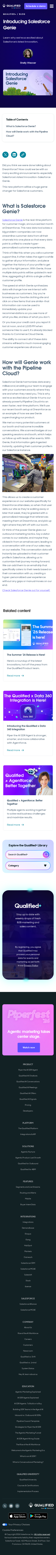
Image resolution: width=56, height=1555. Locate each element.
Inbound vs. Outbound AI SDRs (28, 1415)
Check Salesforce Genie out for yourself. (26, 590)
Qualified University (28, 1479)
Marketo (28, 1251)
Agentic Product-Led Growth (28, 1157)
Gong (28, 1239)
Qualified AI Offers (28, 1093)
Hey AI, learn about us (28, 1374)
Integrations (28, 1222)
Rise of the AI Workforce (28, 1333)
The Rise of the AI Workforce (28, 1444)
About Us (28, 1327)
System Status (28, 1368)
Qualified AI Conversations (28, 1081)
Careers (28, 1339)
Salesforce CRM (28, 1263)
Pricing (28, 1105)
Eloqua (28, 1234)
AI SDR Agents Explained (28, 1397)
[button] (52, 6)
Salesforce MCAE (28, 1269)
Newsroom (28, 1351)
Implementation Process (28, 1491)
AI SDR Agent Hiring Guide (28, 1438)
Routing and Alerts (28, 1193)
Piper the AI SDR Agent (28, 1070)
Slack (28, 1280)
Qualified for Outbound (28, 1163)
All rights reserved (42, 1534)
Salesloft (28, 1275)
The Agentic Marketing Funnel (28, 1433)
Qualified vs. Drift (28, 1357)
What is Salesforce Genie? (21, 126)
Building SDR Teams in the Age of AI (28, 1409)
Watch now (29, 1047)
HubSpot (28, 1245)
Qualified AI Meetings (28, 1087)
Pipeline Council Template (28, 1421)
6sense (28, 1286)
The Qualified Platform (28, 1128)
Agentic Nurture (28, 1152)
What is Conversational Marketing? (28, 1462)
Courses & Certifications (28, 1485)
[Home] (11, 6)
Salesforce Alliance (28, 1304)
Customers (28, 1345)
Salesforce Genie (12, 220)
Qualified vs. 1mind (28, 1362)
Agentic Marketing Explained (28, 1392)
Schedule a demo (36, 6)
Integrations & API (28, 1134)
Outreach (28, 1257)
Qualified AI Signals (28, 1099)
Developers (28, 1111)
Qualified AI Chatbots (28, 1076)
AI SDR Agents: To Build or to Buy (28, 1403)
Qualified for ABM (28, 1169)
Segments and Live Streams (28, 1187)
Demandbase (28, 1228)
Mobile (28, 1198)
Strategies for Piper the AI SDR (28, 1427)
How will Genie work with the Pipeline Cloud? (27, 133)
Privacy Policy (31, 965)
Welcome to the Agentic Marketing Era (28, 1450)
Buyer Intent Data (28, 1204)
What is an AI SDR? (28, 1456)
